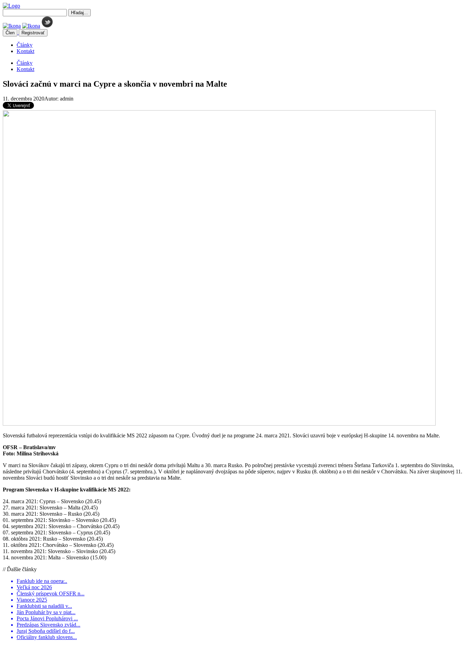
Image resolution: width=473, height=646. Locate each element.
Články (25, 45)
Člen (10, 32)
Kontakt (25, 51)
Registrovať (33, 32)
